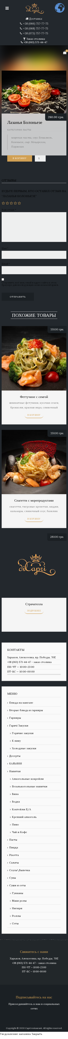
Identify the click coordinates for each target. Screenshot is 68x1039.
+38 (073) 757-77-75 (35, 33)
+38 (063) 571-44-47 (35, 42)
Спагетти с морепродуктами (34, 500)
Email (6, 264)
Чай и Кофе (19, 832)
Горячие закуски (23, 733)
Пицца (13, 847)
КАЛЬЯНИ (15, 763)
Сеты (15, 923)
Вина (15, 794)
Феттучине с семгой (34, 397)
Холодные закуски (24, 748)
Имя (5, 248)
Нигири (17, 908)
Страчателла (34, 604)
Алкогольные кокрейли (28, 778)
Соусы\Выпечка (19, 870)
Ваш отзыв (9, 210)
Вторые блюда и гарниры (26, 710)
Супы (12, 877)
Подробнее (34, 610)
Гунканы (17, 893)
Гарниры (15, 717)
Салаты (14, 862)
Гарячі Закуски (18, 725)
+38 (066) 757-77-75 (35, 23)
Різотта (14, 855)
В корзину (20, 158)
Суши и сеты (17, 885)
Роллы (16, 915)
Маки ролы (19, 900)
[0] (64, 52)
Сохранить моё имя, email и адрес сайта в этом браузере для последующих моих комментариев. (30, 283)
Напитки (15, 771)
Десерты (14, 756)
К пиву (16, 740)
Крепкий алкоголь (24, 817)
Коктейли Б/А (21, 809)
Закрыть (36, 1034)
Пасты (27, 129)
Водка (16, 801)
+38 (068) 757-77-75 (35, 28)
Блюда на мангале (21, 702)
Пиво (15, 824)
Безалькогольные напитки (29, 786)
